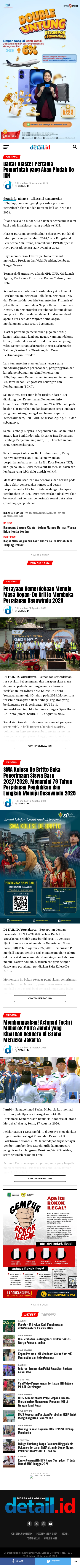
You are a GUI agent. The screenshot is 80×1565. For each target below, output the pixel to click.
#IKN (62, 513)
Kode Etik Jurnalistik (21, 1533)
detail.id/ (9, 198)
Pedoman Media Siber (46, 1533)
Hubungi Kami (50, 1538)
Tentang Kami (33, 1538)
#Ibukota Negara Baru (41, 513)
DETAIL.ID (23, 186)
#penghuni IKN (14, 516)
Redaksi (65, 1533)
